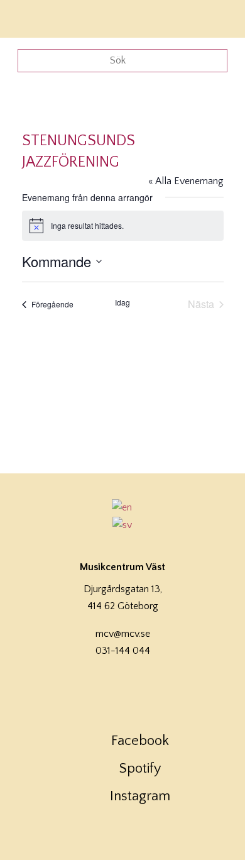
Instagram (140, 796)
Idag (122, 302)
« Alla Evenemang (186, 181)
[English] (122, 507)
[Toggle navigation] (218, 17)
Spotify (140, 768)
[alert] (123, 226)
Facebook (140, 741)
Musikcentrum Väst (45, 17)
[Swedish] (122, 525)
